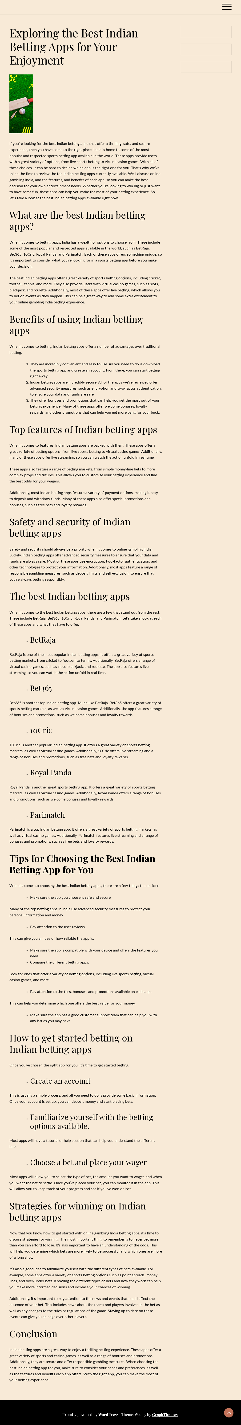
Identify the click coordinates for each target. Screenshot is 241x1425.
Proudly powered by (90, 1414)
